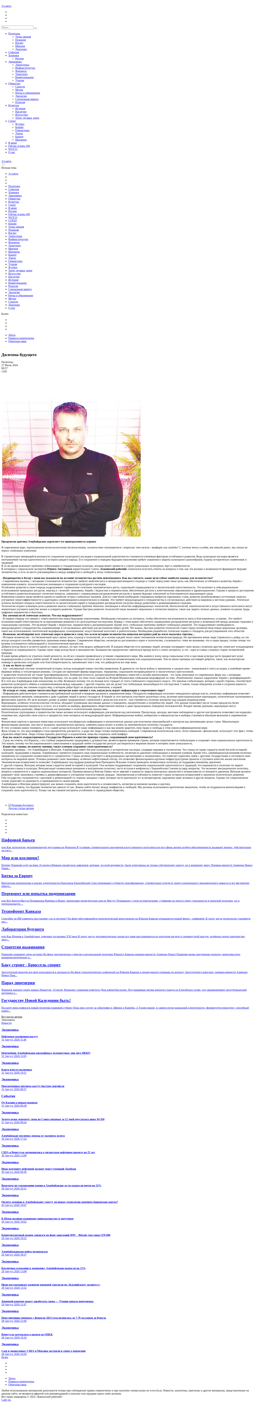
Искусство (21, 114)
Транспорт (21, 74)
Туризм (19, 80)
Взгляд (19, 42)
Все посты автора (11, 1016)
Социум (20, 86)
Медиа (19, 89)
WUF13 (12, 149)
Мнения (20, 46)
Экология (21, 96)
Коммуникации (24, 77)
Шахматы (21, 139)
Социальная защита (27, 99)
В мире (12, 142)
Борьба (19, 127)
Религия (20, 102)
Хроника (13, 55)
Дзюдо (19, 133)
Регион (19, 58)
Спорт (12, 120)
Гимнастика (22, 130)
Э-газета (6, 6)
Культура (13, 105)
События (13, 52)
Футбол (19, 124)
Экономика (15, 61)
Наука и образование (27, 92)
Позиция (20, 39)
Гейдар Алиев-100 (19, 145)
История (20, 108)
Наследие (21, 111)
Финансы (21, 71)
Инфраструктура (25, 67)
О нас (11, 152)
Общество (14, 83)
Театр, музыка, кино (27, 117)
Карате (19, 136)
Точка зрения (23, 36)
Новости (6, 1023)
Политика (14, 33)
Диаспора (21, 49)
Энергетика (22, 64)
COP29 (12, 220)
